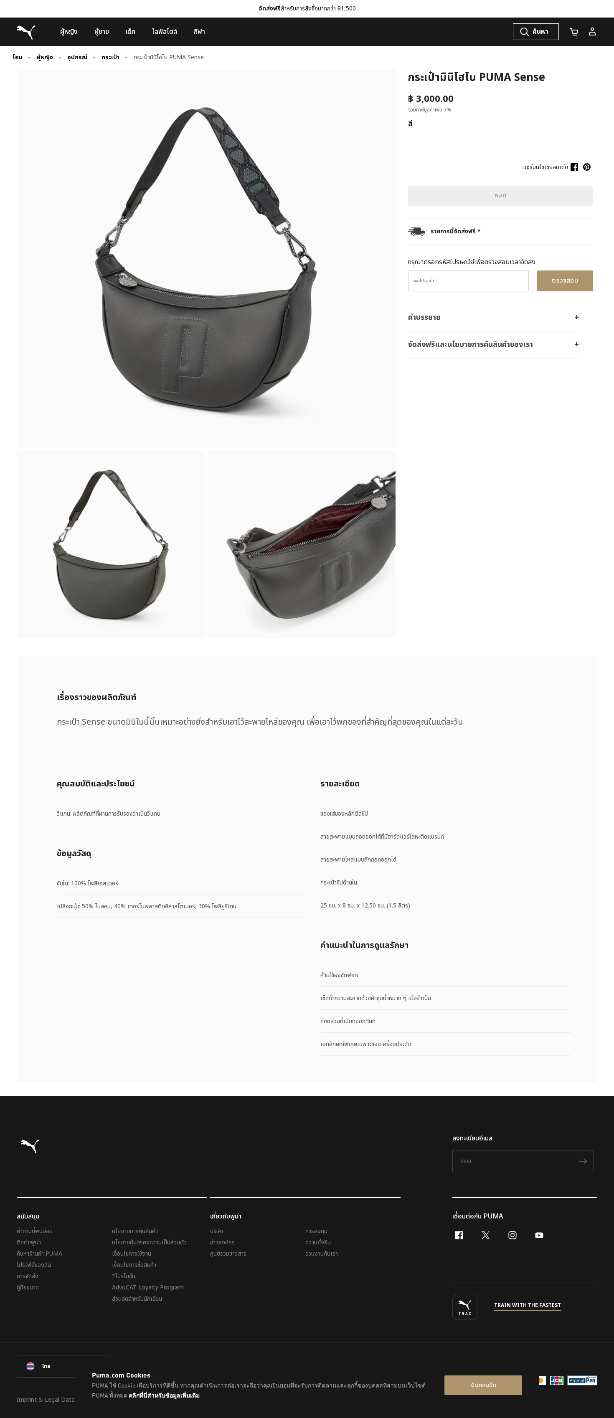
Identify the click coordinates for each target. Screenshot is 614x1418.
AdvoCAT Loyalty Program (148, 1287)
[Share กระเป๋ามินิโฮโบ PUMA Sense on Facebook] (574, 167)
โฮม (18, 57)
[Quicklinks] (592, 32)
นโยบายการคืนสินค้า (135, 1231)
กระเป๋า (110, 57)
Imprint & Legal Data (46, 1399)
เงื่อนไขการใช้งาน (131, 1253)
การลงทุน (316, 1231)
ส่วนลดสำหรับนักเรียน (137, 1298)
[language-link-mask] (63, 1366)
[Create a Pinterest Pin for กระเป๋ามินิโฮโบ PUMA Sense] (587, 167)
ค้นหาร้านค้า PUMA (39, 1253)
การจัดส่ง (27, 1276)
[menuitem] (69, 32)
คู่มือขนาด (28, 1287)
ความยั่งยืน (318, 1242)
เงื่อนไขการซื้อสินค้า (134, 1265)
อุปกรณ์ (77, 57)
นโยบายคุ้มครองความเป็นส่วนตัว (149, 1242)
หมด (501, 195)
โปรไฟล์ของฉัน (34, 1265)
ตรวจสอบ (565, 281)
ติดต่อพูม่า (29, 1242)
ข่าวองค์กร (222, 1242)
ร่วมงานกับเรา (321, 1253)
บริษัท (216, 1231)
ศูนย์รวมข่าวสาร (228, 1253)
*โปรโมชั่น (123, 1276)
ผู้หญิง (45, 57)
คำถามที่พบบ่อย (35, 1231)
